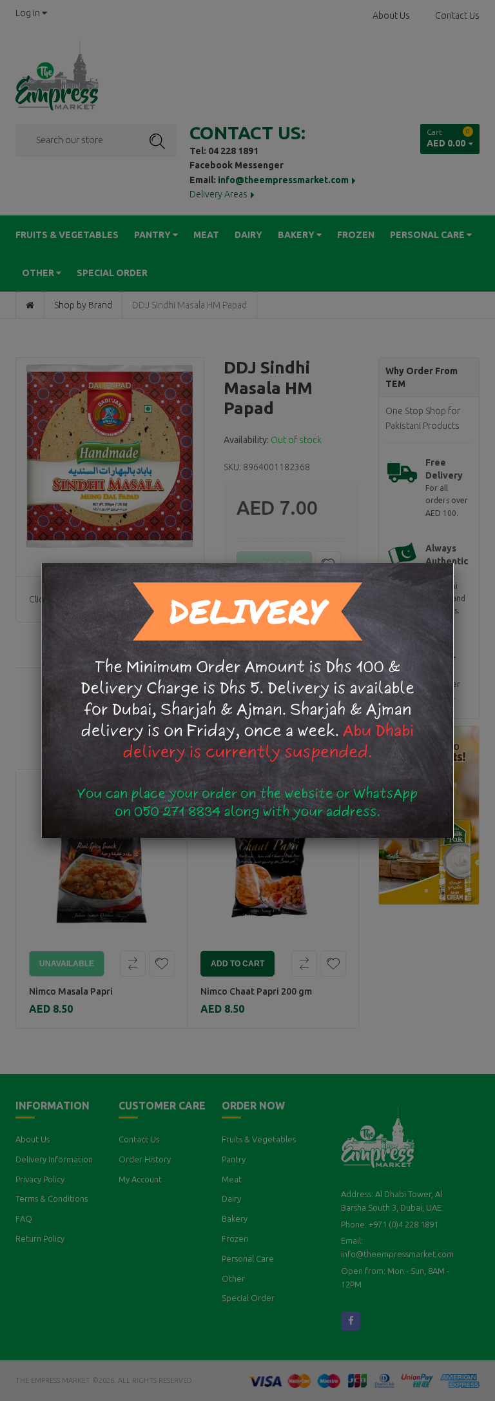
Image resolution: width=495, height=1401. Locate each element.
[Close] (453, 563)
